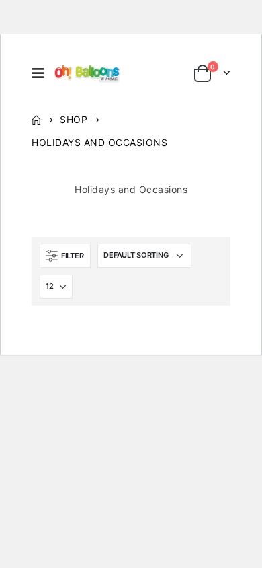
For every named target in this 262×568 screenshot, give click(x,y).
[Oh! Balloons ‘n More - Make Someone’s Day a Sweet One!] (88, 73)
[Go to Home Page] (36, 120)
